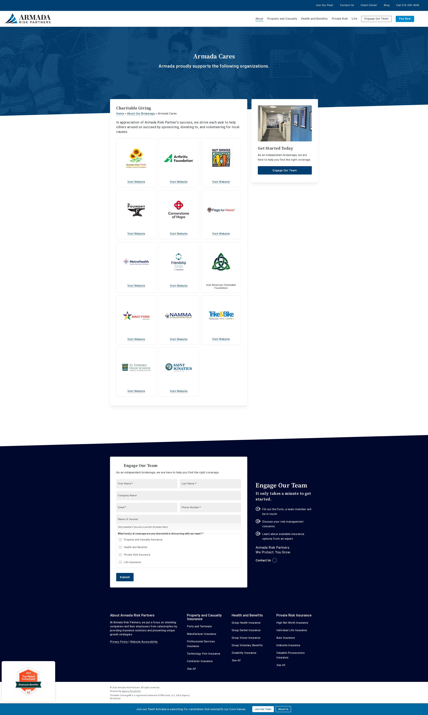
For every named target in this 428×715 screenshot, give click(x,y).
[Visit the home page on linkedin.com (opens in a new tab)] (221, 262)
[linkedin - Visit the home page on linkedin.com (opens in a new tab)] (310, 687)
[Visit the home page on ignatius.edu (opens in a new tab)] (178, 367)
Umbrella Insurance (288, 645)
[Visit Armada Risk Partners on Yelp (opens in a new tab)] (16, 5)
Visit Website (136, 181)
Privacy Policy (119, 641)
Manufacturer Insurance (201, 634)
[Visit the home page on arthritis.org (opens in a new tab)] (178, 158)
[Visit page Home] (29, 18)
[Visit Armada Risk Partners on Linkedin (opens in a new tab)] (10, 5)
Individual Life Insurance (291, 630)
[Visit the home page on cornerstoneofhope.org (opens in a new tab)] (178, 210)
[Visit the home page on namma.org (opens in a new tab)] (178, 315)
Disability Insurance (244, 652)
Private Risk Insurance (137, 554)
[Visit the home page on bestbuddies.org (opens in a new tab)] (221, 158)
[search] (421, 19)
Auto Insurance (285, 637)
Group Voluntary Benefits (247, 645)
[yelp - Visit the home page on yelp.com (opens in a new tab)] (316, 687)
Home (120, 113)
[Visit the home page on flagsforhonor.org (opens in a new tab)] (221, 210)
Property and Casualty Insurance (143, 539)
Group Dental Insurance (246, 630)
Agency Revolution (131, 691)
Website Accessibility (144, 641)
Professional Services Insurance (201, 644)
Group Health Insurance (246, 622)
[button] (285, 170)
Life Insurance (132, 562)
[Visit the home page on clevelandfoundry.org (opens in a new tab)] (136, 210)
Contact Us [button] (263, 560)
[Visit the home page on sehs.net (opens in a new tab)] (136, 367)
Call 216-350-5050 (407, 5)
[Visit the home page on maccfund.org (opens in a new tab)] (136, 315)
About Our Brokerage (141, 113)
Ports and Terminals (199, 626)
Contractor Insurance (200, 661)
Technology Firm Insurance (203, 653)
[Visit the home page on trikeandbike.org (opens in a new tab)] (221, 315)
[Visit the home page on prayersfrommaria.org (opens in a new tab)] (136, 158)
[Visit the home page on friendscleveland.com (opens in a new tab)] (178, 262)
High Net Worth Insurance (292, 622)
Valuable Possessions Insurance (290, 655)
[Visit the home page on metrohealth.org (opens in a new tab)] (136, 262)
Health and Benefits (135, 547)
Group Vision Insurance (246, 637)
